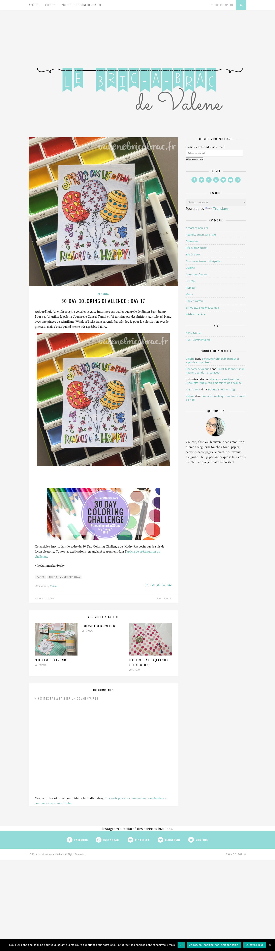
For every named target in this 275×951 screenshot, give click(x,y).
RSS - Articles (194, 333)
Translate (220, 208)
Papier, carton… (195, 301)
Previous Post (46, 598)
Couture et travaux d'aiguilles (204, 261)
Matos (189, 294)
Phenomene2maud (197, 369)
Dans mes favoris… (198, 274)
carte (40, 577)
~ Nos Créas (193, 389)
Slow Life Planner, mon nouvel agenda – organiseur (215, 370)
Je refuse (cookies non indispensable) (214, 944)
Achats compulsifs (197, 228)
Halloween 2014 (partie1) (98, 626)
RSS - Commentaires (198, 340)
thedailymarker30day (64, 577)
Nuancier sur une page (222, 389)
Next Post (163, 598)
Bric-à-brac (192, 241)
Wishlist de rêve (195, 314)
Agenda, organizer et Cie (201, 234)
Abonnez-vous (194, 159)
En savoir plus (254, 944)
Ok (181, 944)
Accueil (34, 4)
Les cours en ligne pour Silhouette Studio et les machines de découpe (214, 381)
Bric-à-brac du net (196, 248)
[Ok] (270, 945)
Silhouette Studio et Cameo (202, 307)
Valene (53, 586)
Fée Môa (103, 293)
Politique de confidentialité (81, 4)
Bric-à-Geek (193, 254)
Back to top (235, 854)
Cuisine (190, 268)
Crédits (50, 4)
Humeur (191, 287)
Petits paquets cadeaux (51, 660)
